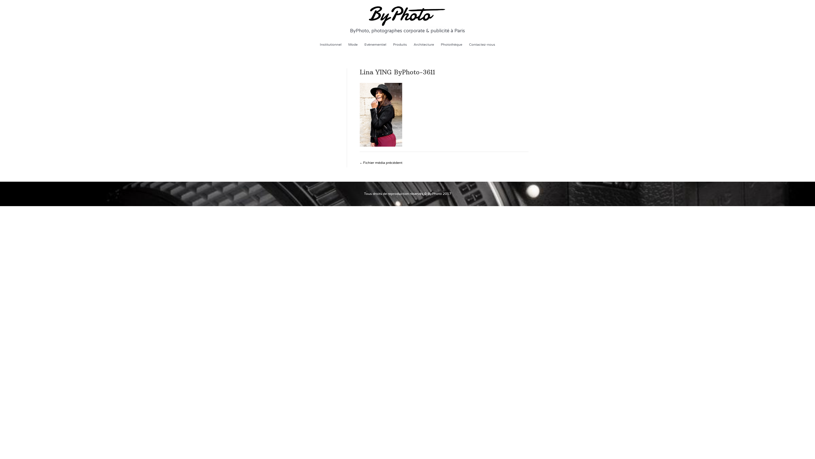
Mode (353, 44)
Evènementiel (375, 44)
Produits (400, 44)
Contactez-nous (482, 44)
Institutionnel (330, 44)
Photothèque (451, 44)
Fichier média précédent (381, 163)
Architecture (424, 44)
